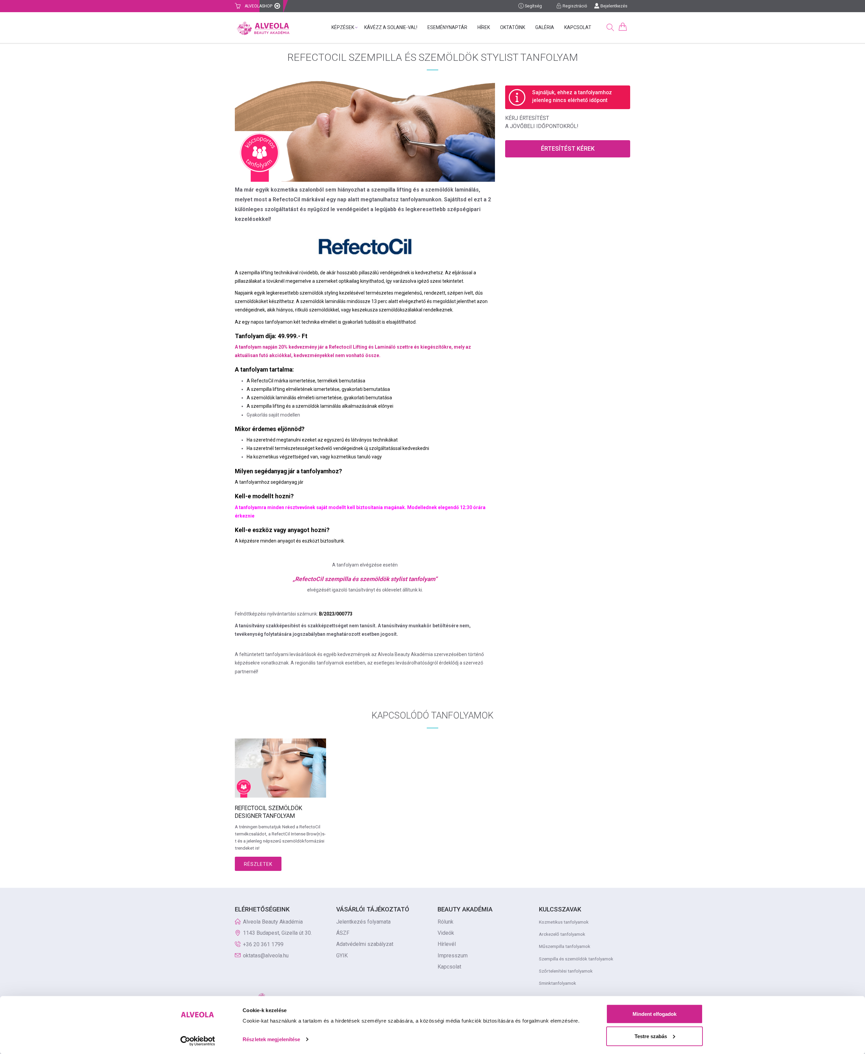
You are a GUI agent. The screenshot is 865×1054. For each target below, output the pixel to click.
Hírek (483, 27)
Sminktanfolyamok (557, 983)
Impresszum (453, 955)
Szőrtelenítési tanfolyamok (566, 971)
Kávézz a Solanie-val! (390, 27)
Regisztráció (574, 5)
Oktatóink (512, 27)
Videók (446, 933)
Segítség (533, 5)
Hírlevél (447, 944)
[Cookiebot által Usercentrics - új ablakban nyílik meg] (197, 1041)
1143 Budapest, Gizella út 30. (277, 933)
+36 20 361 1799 (263, 944)
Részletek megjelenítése (271, 1039)
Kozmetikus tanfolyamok (564, 922)
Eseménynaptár (447, 27)
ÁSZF (342, 933)
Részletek (258, 864)
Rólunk (445, 922)
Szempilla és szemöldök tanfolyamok (576, 958)
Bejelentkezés (613, 5)
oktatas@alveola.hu (266, 955)
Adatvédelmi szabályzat (364, 944)
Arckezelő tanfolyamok (562, 934)
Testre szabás (651, 1036)
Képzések (342, 27)
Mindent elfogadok (654, 1014)
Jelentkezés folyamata (363, 922)
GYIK (342, 955)
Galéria (544, 27)
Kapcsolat (577, 27)
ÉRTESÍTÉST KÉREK (568, 148)
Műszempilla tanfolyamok (564, 946)
